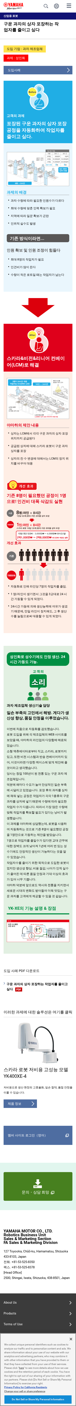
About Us (10, 1302)
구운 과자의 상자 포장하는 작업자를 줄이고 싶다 (37, 986)
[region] (38, 1369)
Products (10, 1313)
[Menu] (69, 5)
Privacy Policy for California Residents (25, 1387)
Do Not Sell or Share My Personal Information (38, 1399)
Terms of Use (13, 1324)
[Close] (71, 1339)
